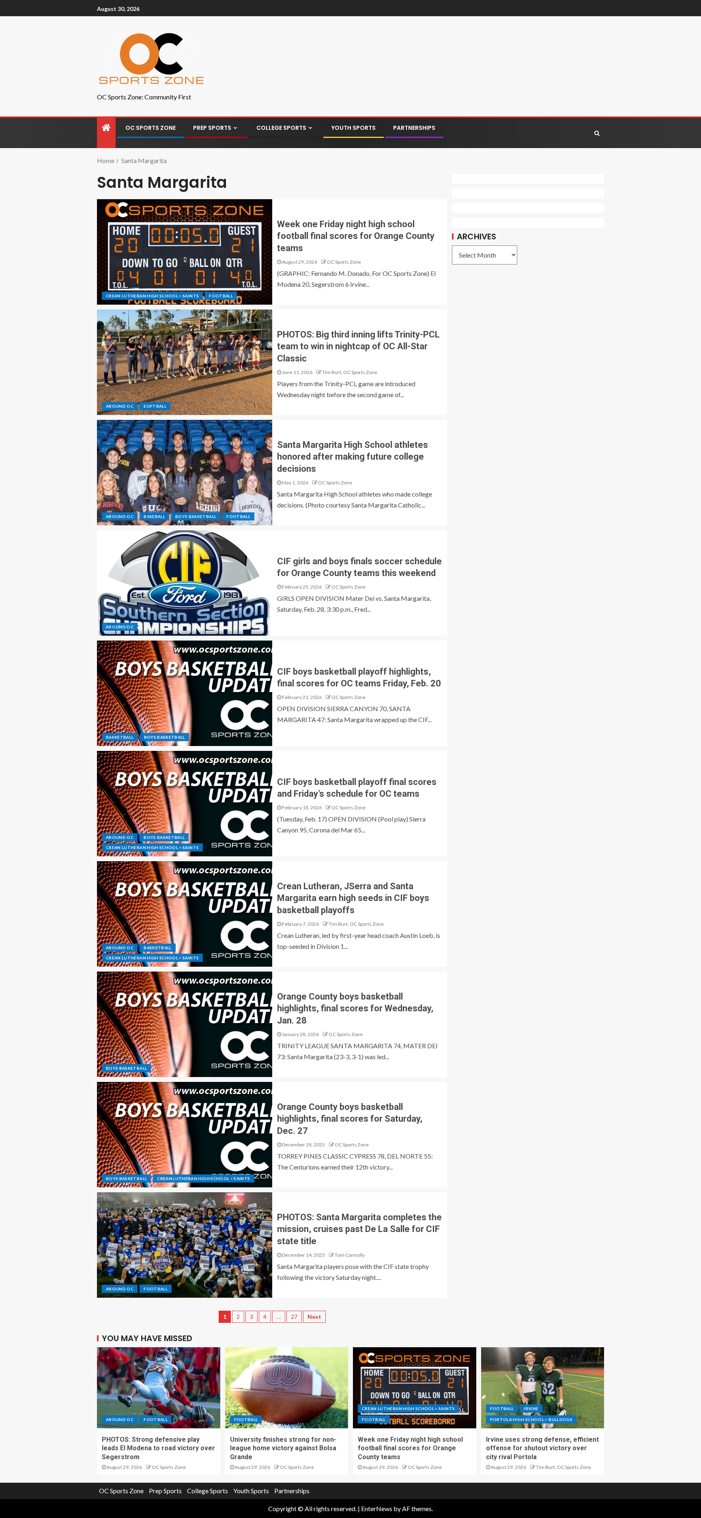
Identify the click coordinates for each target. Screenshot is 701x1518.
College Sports (281, 128)
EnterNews (376, 1508)
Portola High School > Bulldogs (531, 1419)
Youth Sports (353, 128)
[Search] (597, 133)
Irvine (531, 1408)
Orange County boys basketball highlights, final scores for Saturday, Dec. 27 (349, 1119)
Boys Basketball (195, 516)
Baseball (154, 516)
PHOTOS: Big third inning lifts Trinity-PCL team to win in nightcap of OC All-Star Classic (358, 346)
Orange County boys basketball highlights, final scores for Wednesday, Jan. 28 (355, 1008)
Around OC (119, 406)
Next (314, 1316)
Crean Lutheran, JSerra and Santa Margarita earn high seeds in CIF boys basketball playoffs (353, 898)
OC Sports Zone (150, 128)
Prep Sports (212, 128)
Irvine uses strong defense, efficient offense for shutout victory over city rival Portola (542, 1448)
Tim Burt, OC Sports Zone (349, 372)
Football (221, 295)
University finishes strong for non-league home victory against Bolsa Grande (283, 1448)
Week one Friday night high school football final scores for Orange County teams (355, 236)
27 (294, 1316)
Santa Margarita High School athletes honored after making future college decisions (352, 457)
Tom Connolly (350, 1255)
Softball (155, 406)
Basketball (120, 737)
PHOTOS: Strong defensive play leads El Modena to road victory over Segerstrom (158, 1448)
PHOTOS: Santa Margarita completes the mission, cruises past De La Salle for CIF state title (359, 1229)
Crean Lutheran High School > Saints (152, 295)
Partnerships (414, 128)
